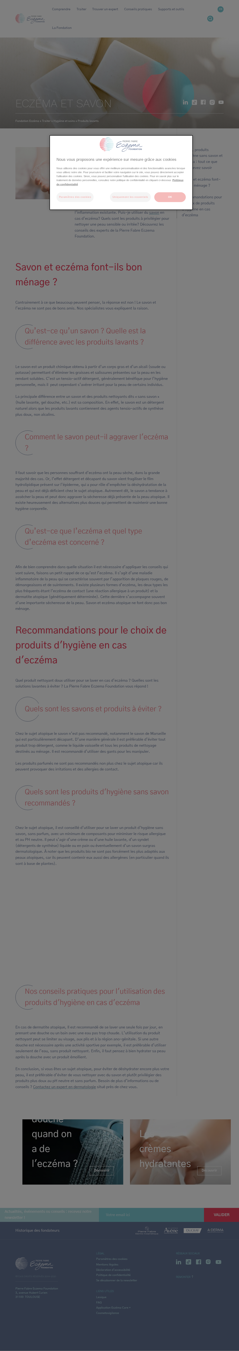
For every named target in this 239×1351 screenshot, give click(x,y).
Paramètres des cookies (75, 197)
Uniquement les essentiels (130, 197)
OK (170, 197)
